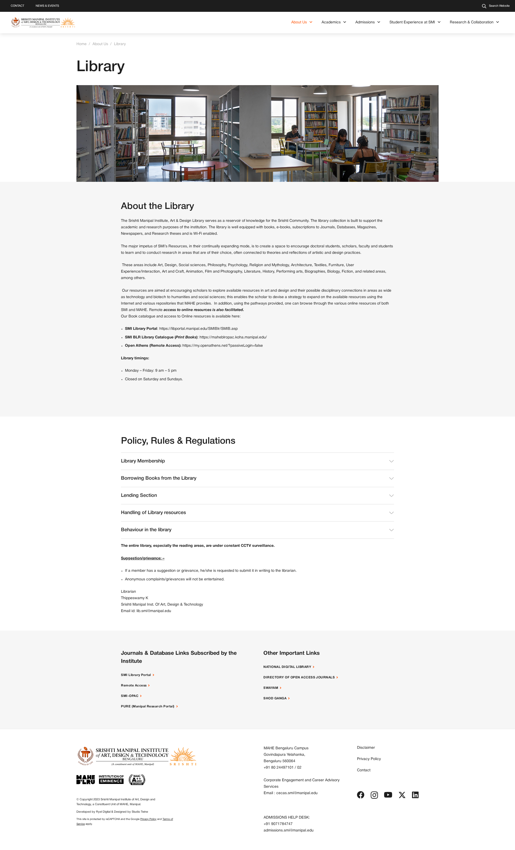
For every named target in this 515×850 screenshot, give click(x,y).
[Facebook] (361, 795)
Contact (363, 770)
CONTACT (17, 6)
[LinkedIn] (415, 795)
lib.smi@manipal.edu (154, 611)
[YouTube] (388, 795)
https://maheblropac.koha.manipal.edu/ (233, 337)
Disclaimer (366, 748)
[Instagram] (374, 795)
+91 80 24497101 (279, 767)
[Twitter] (402, 795)
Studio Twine (140, 812)
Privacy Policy (148, 819)
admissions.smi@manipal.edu (289, 830)
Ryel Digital (103, 812)
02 (299, 767)
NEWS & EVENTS (47, 6)
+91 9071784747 (278, 824)
